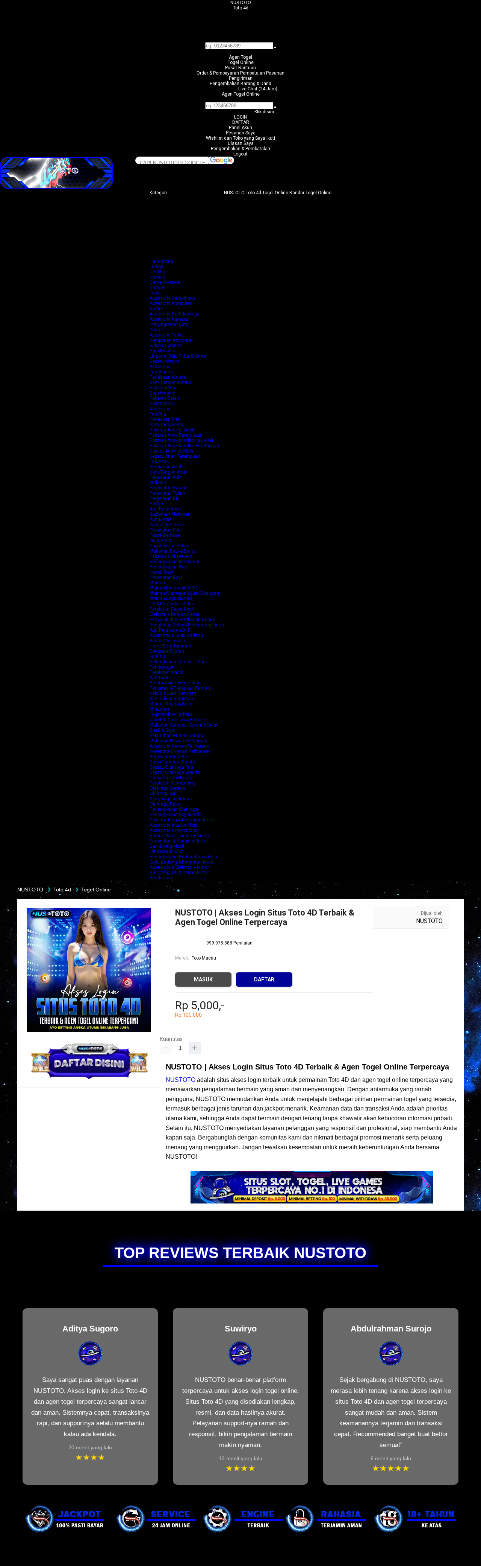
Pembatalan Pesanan (262, 73)
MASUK (203, 979)
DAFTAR (240, 122)
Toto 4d (240, 8)
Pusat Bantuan (240, 67)
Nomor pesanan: (241, 99)
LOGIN (240, 117)
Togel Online (241, 62)
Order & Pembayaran (218, 73)
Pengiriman (241, 78)
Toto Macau (204, 958)
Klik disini (264, 111)
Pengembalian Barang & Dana (240, 83)
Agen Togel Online (241, 94)
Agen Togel (240, 57)
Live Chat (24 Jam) (257, 88)
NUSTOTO (240, 2)
